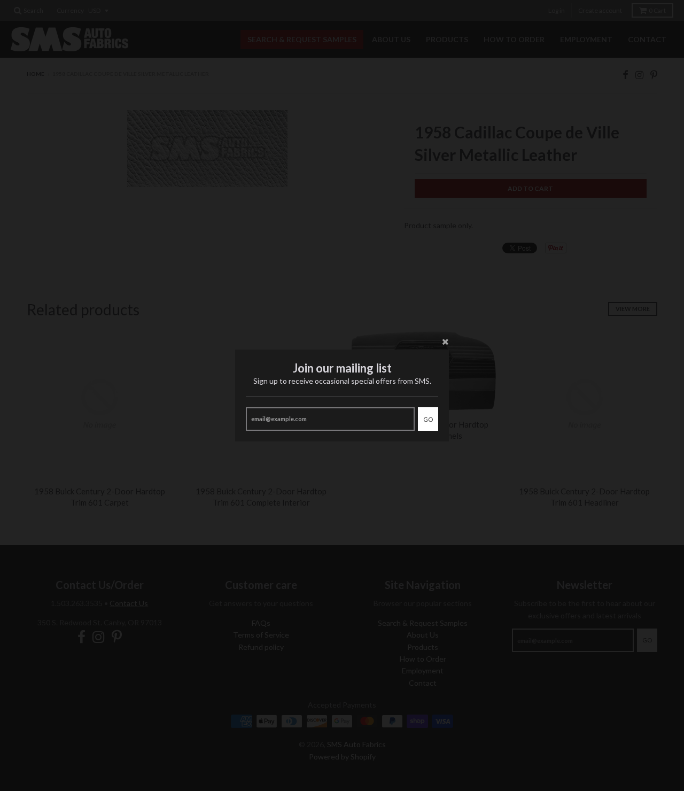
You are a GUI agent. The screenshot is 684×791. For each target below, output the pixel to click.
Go (428, 419)
